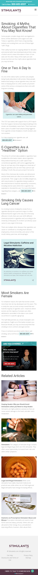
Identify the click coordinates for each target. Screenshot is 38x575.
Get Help (10, 555)
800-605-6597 (19, 4)
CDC (5, 122)
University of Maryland (8, 221)
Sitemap (28, 558)
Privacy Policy (28, 555)
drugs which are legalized (25, 36)
